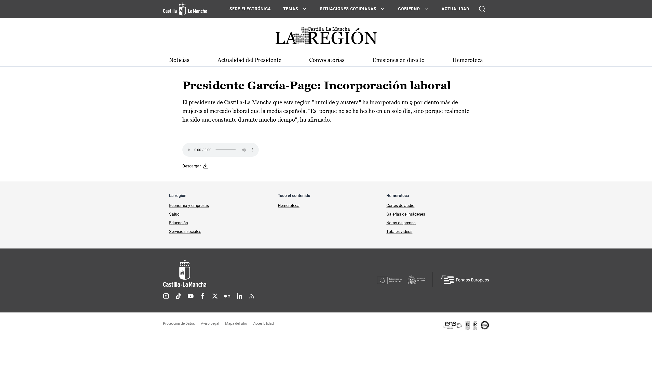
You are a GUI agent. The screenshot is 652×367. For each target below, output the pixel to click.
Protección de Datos (179, 323)
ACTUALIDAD (455, 8)
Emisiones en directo (399, 60)
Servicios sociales (185, 231)
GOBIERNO (409, 8)
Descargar (191, 166)
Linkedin (239, 296)
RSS (252, 296)
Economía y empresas (189, 205)
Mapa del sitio (236, 323)
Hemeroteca (467, 60)
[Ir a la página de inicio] (185, 9)
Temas (290, 8)
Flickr (227, 296)
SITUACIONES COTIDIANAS (348, 8)
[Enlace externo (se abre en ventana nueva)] (465, 325)
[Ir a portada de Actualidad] (326, 37)
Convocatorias (327, 60)
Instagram (166, 296)
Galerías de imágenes (405, 214)
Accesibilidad (263, 323)
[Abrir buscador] (482, 9)
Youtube (190, 296)
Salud (174, 214)
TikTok (178, 296)
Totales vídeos (399, 231)
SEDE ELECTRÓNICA (250, 8)
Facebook (203, 296)
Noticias (179, 60)
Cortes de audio (400, 205)
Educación (178, 222)
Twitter (215, 296)
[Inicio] (232, 273)
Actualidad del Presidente (249, 60)
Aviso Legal (210, 323)
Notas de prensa (401, 222)
